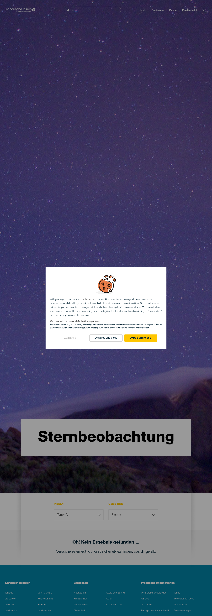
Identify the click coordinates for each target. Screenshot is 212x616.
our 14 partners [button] (89, 299)
